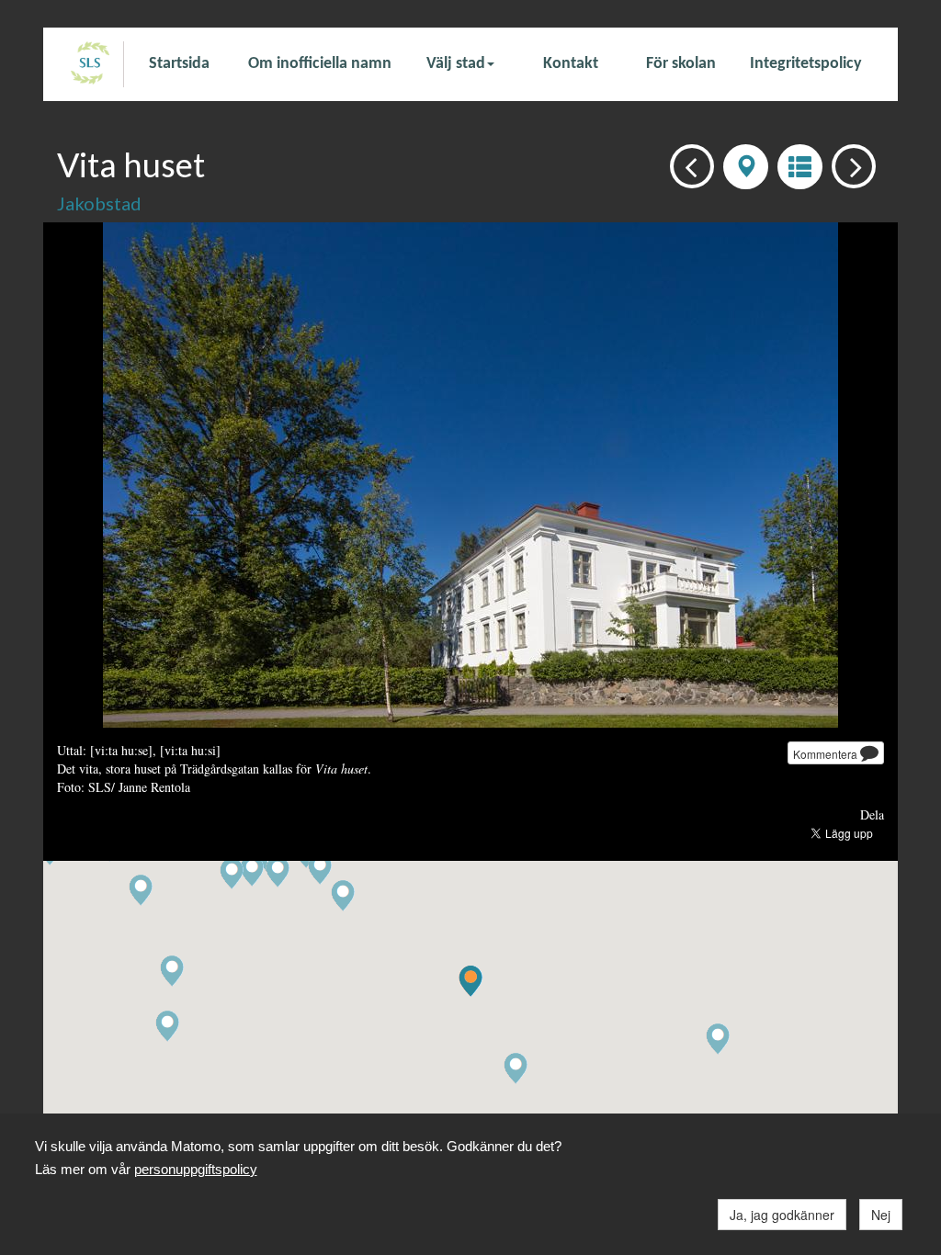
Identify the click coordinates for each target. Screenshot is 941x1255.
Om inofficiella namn (319, 64)
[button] (515, 1069)
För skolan (681, 64)
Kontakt (570, 64)
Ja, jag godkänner (782, 1214)
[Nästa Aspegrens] (849, 165)
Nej (880, 1214)
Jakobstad (99, 203)
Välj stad (455, 64)
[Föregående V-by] (687, 165)
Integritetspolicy (806, 64)
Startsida (179, 64)
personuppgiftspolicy (195, 1169)
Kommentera (826, 754)
